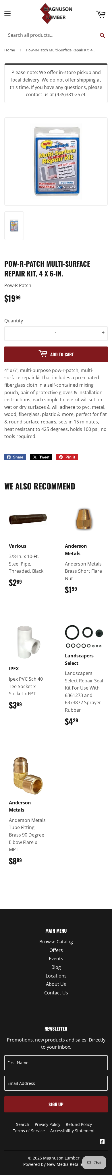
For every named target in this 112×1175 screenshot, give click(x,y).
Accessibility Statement (72, 1130)
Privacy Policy (47, 1124)
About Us (56, 984)
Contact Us (56, 993)
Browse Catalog (56, 941)
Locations (56, 976)
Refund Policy (79, 1124)
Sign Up (56, 1104)
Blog (56, 967)
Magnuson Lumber (61, 1158)
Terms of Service (29, 1130)
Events (56, 958)
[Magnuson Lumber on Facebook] (102, 1142)
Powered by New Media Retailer (54, 1164)
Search (22, 1124)
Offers (56, 950)
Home (9, 50)
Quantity (13, 321)
